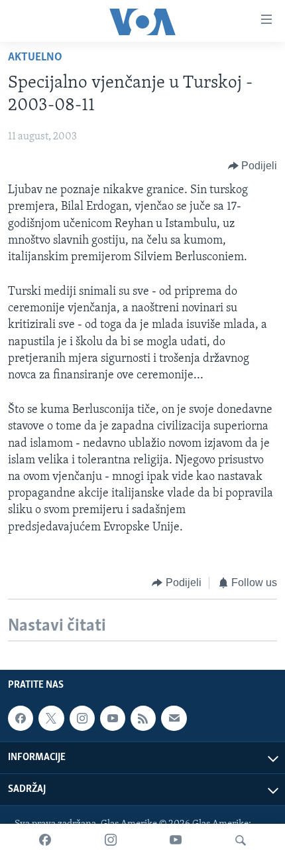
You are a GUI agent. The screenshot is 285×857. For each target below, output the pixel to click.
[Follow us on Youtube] (112, 718)
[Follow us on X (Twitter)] (51, 718)
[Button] (253, 166)
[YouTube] (175, 840)
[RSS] (143, 718)
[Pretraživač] (240, 840)
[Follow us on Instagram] (82, 718)
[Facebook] (45, 840)
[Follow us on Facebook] (20, 718)
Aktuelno (35, 58)
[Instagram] (110, 840)
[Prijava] (173, 718)
